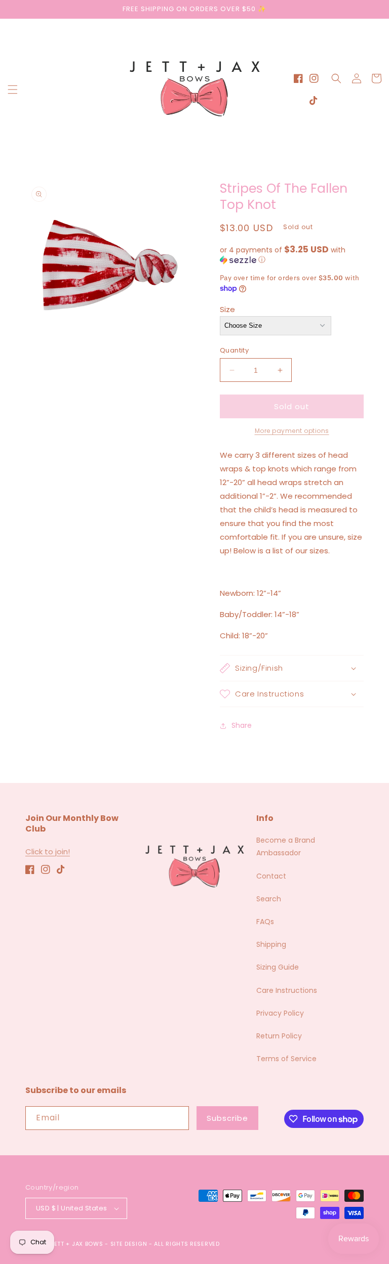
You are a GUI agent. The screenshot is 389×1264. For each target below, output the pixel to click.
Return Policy (279, 1036)
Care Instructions (286, 990)
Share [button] (241, 725)
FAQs (265, 922)
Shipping (271, 944)
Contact (271, 876)
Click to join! (47, 851)
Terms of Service (286, 1059)
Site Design (128, 1244)
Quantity (234, 350)
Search (268, 899)
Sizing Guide (277, 967)
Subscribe (227, 1118)
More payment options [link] (292, 430)
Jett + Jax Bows (77, 1244)
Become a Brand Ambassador (285, 846)
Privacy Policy (280, 1013)
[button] (13, 89)
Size (227, 309)
